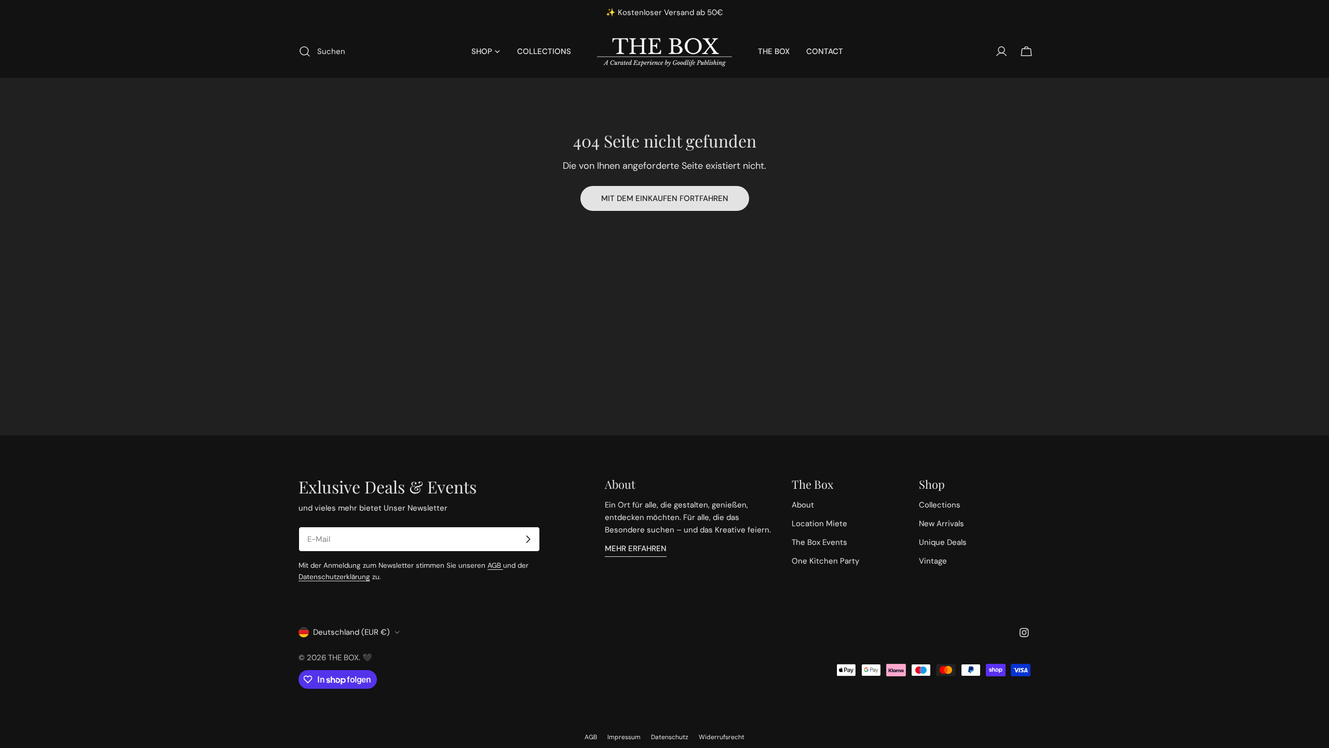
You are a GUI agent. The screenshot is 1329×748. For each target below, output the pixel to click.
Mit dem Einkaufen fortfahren (664, 198)
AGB (495, 565)
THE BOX (343, 657)
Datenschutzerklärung (334, 576)
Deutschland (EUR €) (351, 632)
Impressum (624, 737)
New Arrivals (941, 523)
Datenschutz (669, 737)
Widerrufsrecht (721, 737)
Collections (939, 505)
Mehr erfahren (636, 548)
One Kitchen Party (825, 561)
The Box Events (819, 542)
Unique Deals (943, 542)
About (803, 505)
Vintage (933, 561)
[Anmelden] (528, 539)
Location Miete (819, 523)
